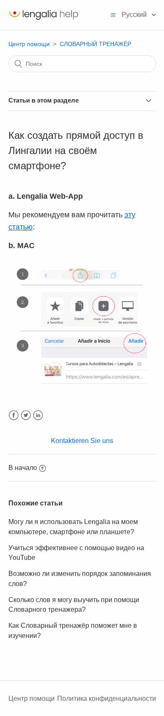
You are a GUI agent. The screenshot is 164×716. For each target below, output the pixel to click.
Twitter (26, 415)
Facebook (13, 415)
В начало (22, 467)
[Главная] (43, 19)
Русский (135, 14)
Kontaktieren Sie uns (82, 440)
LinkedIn (38, 415)
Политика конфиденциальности (106, 698)
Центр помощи (29, 44)
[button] (113, 15)
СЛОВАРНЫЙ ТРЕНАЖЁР (95, 44)
